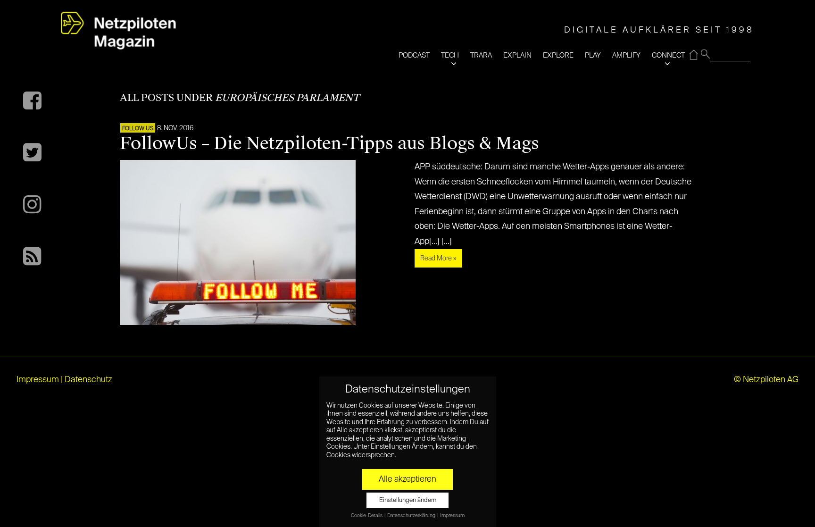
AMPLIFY (626, 55)
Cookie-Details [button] (367, 515)
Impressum (38, 380)
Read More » (438, 258)
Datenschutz (88, 380)
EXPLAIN (517, 55)
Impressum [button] (452, 515)
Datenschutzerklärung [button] (411, 515)
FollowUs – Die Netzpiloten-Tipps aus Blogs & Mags (329, 143)
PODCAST (414, 55)
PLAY (593, 55)
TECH (450, 55)
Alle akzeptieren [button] (407, 479)
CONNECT (668, 55)
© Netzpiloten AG (766, 380)
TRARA (481, 55)
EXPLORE (558, 55)
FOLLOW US (137, 129)
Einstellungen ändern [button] (407, 500)
